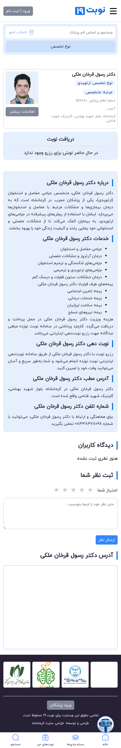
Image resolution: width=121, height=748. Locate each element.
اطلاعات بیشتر (22, 111)
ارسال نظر (106, 540)
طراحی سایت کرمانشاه (48, 723)
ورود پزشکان (60, 705)
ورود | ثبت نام (18, 11)
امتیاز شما (107, 490)
